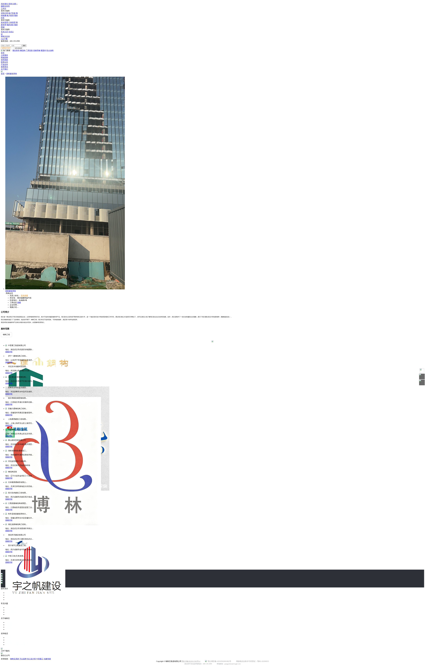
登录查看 (24, 295)
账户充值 (11, 13)
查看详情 (8, 352)
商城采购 (4, 57)
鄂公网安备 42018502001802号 (219, 661)
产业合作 (4, 64)
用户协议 (8, 625)
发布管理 (4, 22)
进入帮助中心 (10, 612)
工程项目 (4, 55)
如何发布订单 (10, 608)
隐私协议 (8, 627)
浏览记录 (4, 13)
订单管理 (11, 22)
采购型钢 (36, 50)
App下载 (4, 39)
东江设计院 (31, 659)
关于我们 (4, 69)
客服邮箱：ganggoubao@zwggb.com (19, 642)
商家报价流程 (10, 597)
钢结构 (22, 50)
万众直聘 (23, 659)
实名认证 (4, 32)
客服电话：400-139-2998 (14, 638)
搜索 (24, 45)
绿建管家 (47, 659)
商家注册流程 (10, 595)
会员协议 (8, 629)
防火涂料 (50, 50)
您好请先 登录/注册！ (9, 4)
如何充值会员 (10, 610)
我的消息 (10, 25)
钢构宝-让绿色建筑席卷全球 (16, 645)
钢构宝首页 (5, 6)
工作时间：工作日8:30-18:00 (16, 640)
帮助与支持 (5, 36)
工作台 (3, 8)
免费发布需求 (6, 48)
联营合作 (4, 62)
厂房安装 (29, 50)
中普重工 (39, 659)
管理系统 (4, 60)
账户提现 (10, 15)
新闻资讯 (4, 67)
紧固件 (43, 50)
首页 (2, 53)
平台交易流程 (10, 593)
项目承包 (15, 50)
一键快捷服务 (18, 48)
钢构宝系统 (14, 659)
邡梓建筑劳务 (11, 74)
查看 (19, 302)
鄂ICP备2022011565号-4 (191, 661)
